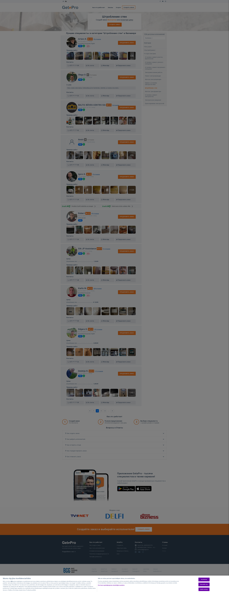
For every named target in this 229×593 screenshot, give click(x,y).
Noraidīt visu (204, 584)
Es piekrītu (204, 579)
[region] (114, 584)
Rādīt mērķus (204, 589)
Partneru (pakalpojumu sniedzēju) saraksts (111, 585)
